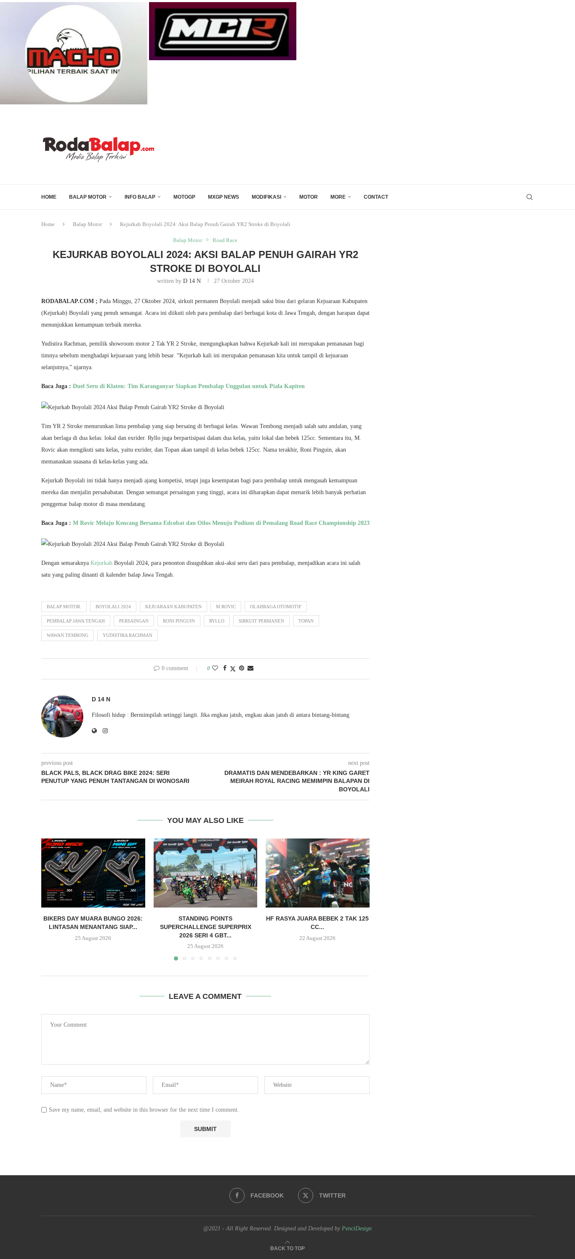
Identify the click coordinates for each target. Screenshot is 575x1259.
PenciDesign (357, 1228)
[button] (52, 899)
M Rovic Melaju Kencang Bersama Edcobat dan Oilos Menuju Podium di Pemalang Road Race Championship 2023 (221, 523)
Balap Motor (87, 197)
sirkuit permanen (261, 620)
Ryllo (216, 620)
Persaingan (134, 620)
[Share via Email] (250, 668)
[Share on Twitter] (233, 669)
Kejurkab (101, 563)
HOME (48, 197)
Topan (306, 620)
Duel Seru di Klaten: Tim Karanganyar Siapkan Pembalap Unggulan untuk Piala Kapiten (189, 386)
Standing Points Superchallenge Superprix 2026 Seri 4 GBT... (205, 926)
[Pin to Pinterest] (241, 668)
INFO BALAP (140, 197)
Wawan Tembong (67, 635)
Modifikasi (266, 197)
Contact (376, 197)
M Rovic (226, 606)
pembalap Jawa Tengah (76, 620)
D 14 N (192, 281)
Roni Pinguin (179, 620)
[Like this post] (215, 668)
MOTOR (308, 197)
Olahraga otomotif (275, 606)
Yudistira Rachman (127, 635)
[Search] (529, 197)
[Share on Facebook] (224, 668)
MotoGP (184, 197)
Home (48, 224)
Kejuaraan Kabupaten (173, 606)
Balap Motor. (64, 606)
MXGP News (223, 197)
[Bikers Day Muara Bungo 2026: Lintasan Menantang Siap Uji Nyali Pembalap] (93, 873)
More (338, 197)
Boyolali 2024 (113, 606)
